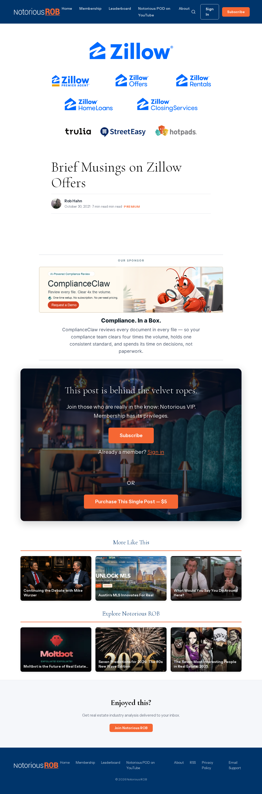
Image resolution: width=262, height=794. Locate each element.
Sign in (155, 452)
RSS (193, 762)
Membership (90, 8)
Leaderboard (120, 8)
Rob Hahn (73, 201)
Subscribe (236, 12)
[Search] (193, 12)
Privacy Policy (207, 765)
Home (67, 8)
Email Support (235, 765)
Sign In (210, 11)
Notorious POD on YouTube (140, 765)
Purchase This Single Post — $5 (131, 502)
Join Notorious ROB (131, 728)
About (184, 8)
